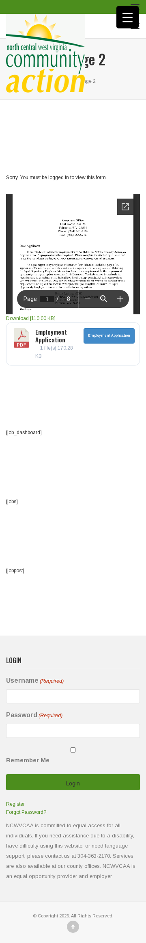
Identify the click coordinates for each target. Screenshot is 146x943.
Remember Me (27, 760)
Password (34, 715)
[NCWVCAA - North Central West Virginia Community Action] (45, 26)
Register (15, 804)
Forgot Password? (26, 812)
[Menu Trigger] (127, 17)
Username (35, 680)
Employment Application (51, 335)
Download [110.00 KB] (31, 318)
